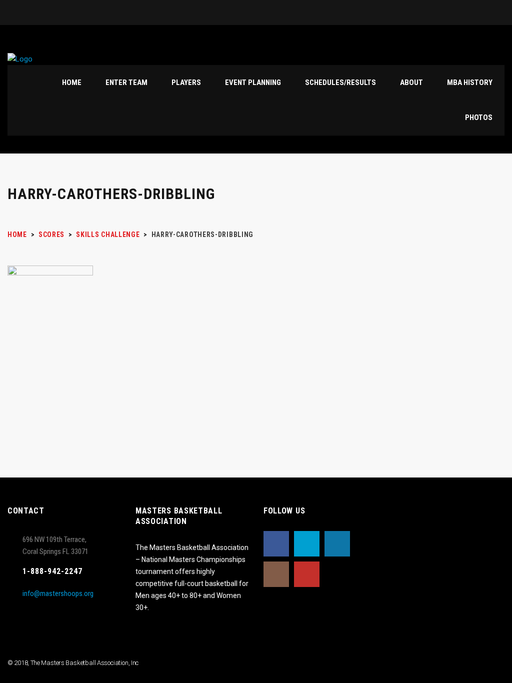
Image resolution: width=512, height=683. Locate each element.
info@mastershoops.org (58, 593)
